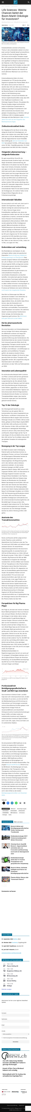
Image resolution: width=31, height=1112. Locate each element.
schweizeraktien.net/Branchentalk (11, 953)
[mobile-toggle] (2, 2)
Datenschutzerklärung (12, 1105)
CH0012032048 (13, 810)
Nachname (4, 1019)
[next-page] (5, 885)
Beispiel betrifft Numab (13, 764)
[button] (28, 2)
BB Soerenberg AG (12, 976)
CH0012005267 (5, 810)
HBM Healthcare (13, 812)
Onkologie (4, 814)
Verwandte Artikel (7, 822)
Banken (15, 939)
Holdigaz (9, 986)
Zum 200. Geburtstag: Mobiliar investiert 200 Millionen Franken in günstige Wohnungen (14, 1062)
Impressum (21, 1105)
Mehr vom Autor (18, 822)
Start (3, 6)
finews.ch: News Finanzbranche (11, 1049)
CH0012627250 (21, 810)
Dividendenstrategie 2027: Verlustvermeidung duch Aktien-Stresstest (19, 838)
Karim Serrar (5, 25)
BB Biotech (13, 808)
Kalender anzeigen (6, 989)
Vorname (4, 1013)
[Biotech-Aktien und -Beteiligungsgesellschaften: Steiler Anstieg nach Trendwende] (6, 827)
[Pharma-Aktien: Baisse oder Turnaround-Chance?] (6, 879)
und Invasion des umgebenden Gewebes (14, 290)
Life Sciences (14, 6)
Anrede (3, 1031)
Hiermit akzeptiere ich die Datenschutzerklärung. (15, 1038)
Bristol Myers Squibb (21, 808)
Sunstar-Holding (11, 981)
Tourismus (15, 942)
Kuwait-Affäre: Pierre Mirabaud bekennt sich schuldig (13, 1069)
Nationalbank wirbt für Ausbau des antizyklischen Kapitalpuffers (14, 1075)
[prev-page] (3, 885)
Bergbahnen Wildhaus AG (14, 971)
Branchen (7, 6)
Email (3, 1025)
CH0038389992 (5, 812)
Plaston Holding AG (12, 966)
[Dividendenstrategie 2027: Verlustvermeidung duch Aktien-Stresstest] (6, 837)
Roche (10, 814)
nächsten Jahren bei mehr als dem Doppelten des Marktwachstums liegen (15, 119)
